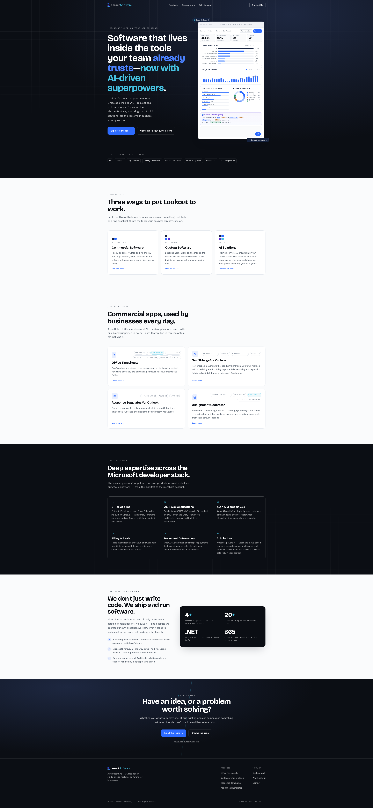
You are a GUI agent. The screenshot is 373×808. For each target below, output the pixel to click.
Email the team (173, 743)
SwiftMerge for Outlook (232, 788)
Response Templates (231, 793)
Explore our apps (121, 136)
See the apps (119, 279)
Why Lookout (205, 5)
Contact (256, 793)
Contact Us (257, 5)
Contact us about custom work (156, 136)
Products (173, 5)
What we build (172, 279)
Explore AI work (227, 279)
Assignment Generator (231, 798)
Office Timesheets (229, 783)
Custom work (188, 5)
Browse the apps (200, 743)
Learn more (118, 391)
